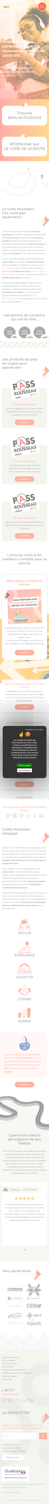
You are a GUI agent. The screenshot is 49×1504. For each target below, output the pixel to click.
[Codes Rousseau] (16, 6)
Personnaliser (24, 770)
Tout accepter (24, 765)
